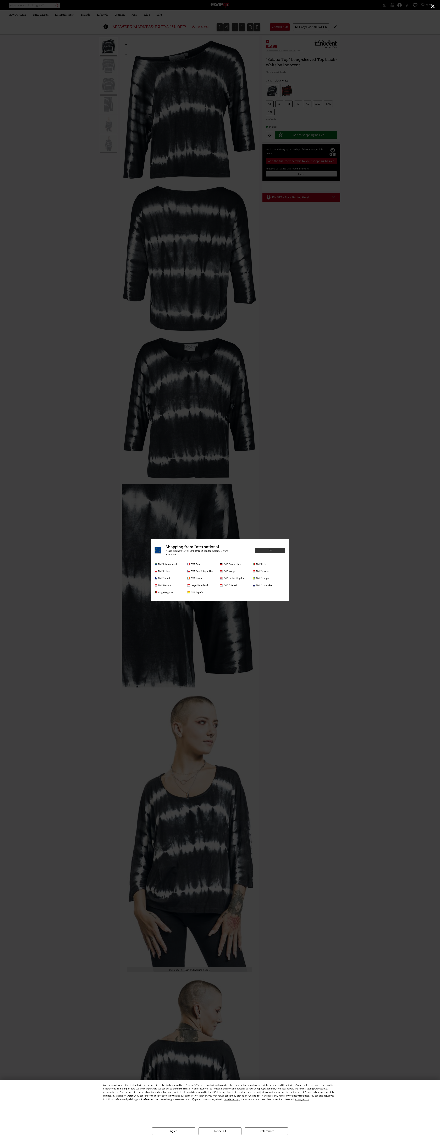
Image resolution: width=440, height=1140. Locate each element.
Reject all (220, 1131)
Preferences (266, 1131)
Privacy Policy (302, 1099)
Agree (173, 1131)
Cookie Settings (232, 1099)
